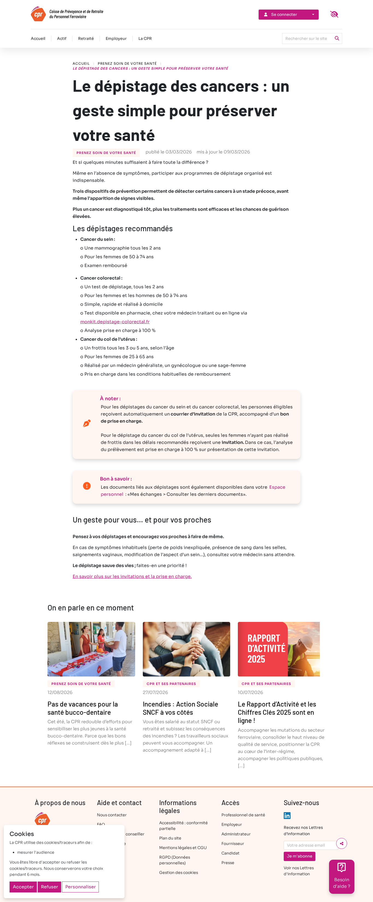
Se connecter (284, 14)
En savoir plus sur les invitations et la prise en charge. (132, 576)
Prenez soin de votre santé (127, 63)
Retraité (86, 38)
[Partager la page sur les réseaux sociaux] (341, 843)
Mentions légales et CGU (183, 847)
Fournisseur (232, 843)
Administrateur (236, 834)
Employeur (116, 38)
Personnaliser (80, 887)
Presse (227, 862)
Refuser (49, 887)
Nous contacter (112, 814)
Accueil (38, 38)
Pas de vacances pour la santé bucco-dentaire (83, 708)
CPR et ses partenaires (171, 684)
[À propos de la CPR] (42, 819)
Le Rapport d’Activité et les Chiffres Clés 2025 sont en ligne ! (277, 712)
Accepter (23, 887)
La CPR (145, 38)
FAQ (101, 824)
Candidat (230, 853)
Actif (61, 38)
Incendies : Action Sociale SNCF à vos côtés (180, 708)
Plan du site (170, 838)
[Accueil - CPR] (76, 13)
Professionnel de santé (243, 814)
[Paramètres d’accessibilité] (334, 14)
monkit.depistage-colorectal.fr (115, 322)
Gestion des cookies (178, 872)
